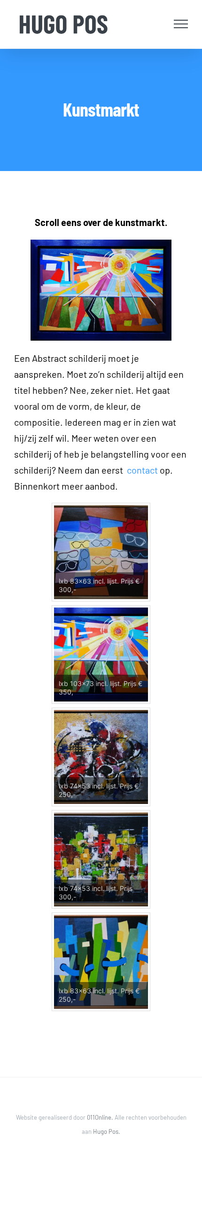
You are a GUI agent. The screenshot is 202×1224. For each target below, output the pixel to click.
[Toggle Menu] (181, 24)
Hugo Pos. (106, 1131)
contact (142, 470)
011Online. (101, 1117)
